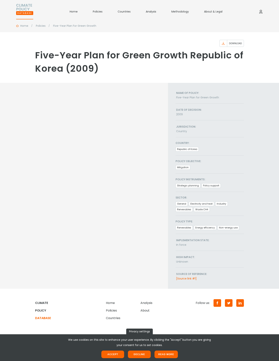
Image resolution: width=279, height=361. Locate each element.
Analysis (151, 11)
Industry (221, 203)
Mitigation (183, 167)
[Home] (24, 11)
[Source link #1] (186, 278)
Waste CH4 (201, 209)
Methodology (180, 11)
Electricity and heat (201, 203)
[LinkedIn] (240, 303)
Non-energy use (228, 227)
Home (74, 11)
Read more (166, 354)
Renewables (184, 209)
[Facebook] (217, 303)
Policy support (211, 185)
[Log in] (261, 11)
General (181, 203)
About (145, 310)
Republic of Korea (187, 149)
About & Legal (213, 11)
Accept (112, 354)
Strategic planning (188, 185)
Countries (124, 11)
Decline (139, 354)
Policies (97, 11)
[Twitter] (228, 303)
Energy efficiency (205, 227)
